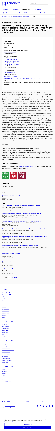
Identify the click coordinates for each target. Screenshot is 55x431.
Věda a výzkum (7, 341)
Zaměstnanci (4, 315)
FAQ (3, 334)
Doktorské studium (6, 348)
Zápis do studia (5, 332)
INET (8, 401)
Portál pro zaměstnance (18, 401)
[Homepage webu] (11, 4)
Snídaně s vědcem (6, 358)
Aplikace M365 (39, 401)
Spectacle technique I (7, 261)
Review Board (43, 12)
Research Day (5, 362)
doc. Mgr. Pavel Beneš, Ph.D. (12, 61)
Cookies (11, 407)
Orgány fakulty (5, 296)
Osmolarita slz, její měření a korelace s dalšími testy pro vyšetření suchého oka (21, 213)
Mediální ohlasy (5, 375)
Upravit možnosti (7, 421)
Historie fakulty (5, 302)
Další (15, 277)
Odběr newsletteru (6, 326)
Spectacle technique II (7, 268)
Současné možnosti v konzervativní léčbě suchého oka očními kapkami (20, 245)
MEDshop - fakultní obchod (7, 385)
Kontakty (3, 317)
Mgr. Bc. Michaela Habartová (12, 64)
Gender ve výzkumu (6, 354)
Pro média (4, 373)
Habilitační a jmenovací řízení (8, 350)
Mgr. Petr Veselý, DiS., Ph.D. (12, 59)
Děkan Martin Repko (6, 292)
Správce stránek (5, 407)
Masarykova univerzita (10, 52)
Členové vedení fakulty (6, 294)
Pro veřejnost (7, 366)
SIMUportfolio (29, 401)
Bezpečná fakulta (5, 309)
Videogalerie (4, 379)
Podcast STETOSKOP (6, 381)
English (51, 3)
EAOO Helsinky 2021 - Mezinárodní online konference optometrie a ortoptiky (21, 205)
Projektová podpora (6, 12)
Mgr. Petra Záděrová (10, 72)
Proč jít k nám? (5, 324)
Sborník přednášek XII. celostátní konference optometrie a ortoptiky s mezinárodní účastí (24, 228)
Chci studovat (7, 321)
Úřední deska (4, 305)
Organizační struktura (6, 298)
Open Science (5, 356)
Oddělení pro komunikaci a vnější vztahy (10, 387)
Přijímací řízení (5, 330)
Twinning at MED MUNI (7, 360)
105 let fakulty (5, 300)
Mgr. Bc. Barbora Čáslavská (11, 62)
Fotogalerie (4, 377)
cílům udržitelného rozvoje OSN (27, 166)
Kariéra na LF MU (5, 311)
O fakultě (6, 289)
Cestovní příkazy (33, 12)
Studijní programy (5, 328)
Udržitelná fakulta (5, 313)
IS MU (3, 401)
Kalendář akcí (5, 371)
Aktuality (3, 369)
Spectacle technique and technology (11, 195)
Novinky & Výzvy (18, 12)
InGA (25, 12)
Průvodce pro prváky (6, 336)
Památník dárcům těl (6, 383)
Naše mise (4, 307)
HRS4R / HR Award (6, 352)
